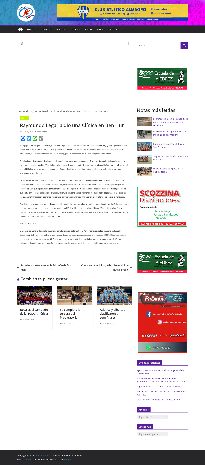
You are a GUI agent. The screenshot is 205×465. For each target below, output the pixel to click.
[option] (162, 79)
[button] (116, 29)
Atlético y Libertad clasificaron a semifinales (112, 313)
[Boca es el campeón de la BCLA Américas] (34, 288)
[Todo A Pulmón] (20, 29)
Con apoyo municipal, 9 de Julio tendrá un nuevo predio (105, 267)
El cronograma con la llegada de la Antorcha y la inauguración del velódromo (170, 122)
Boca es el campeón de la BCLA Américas (34, 312)
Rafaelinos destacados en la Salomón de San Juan (46, 267)
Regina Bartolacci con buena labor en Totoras (159, 386)
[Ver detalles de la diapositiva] (122, 12)
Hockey (76, 29)
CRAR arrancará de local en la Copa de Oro (158, 399)
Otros (111, 29)
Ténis (100, 29)
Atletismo (32, 29)
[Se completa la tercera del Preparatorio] (74, 288)
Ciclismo (62, 29)
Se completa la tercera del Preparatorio (70, 313)
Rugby (88, 29)
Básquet (47, 29)
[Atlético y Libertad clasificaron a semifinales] (114, 288)
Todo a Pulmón (43, 131)
